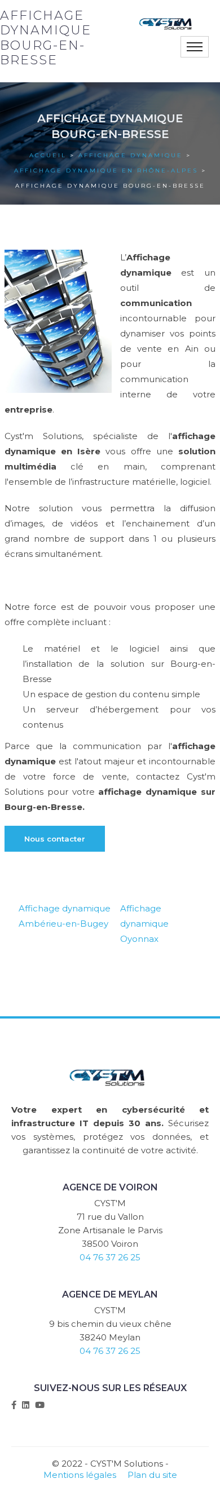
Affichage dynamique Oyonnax (144, 923)
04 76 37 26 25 (110, 1257)
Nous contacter (54, 838)
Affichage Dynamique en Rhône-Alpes (106, 170)
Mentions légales (79, 1474)
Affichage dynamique (130, 155)
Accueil (48, 155)
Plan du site (152, 1474)
